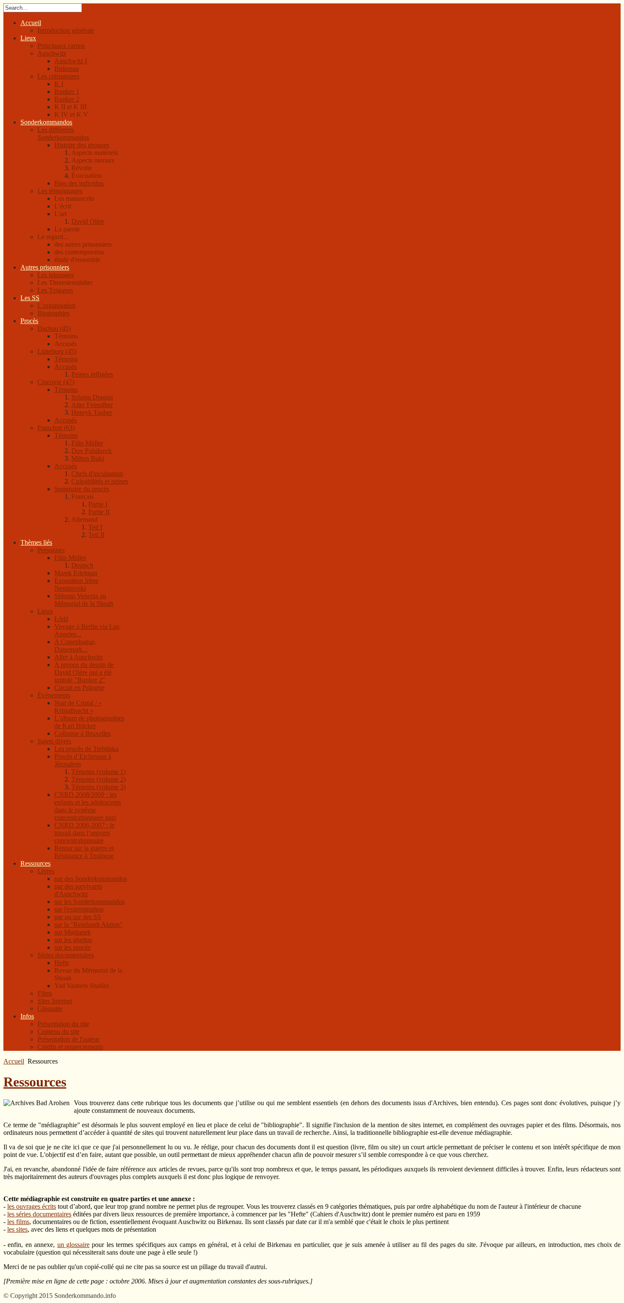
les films (18, 1221)
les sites (17, 1229)
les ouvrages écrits (31, 1206)
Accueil (13, 1061)
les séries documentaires (39, 1214)
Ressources (34, 1081)
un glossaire (73, 1244)
